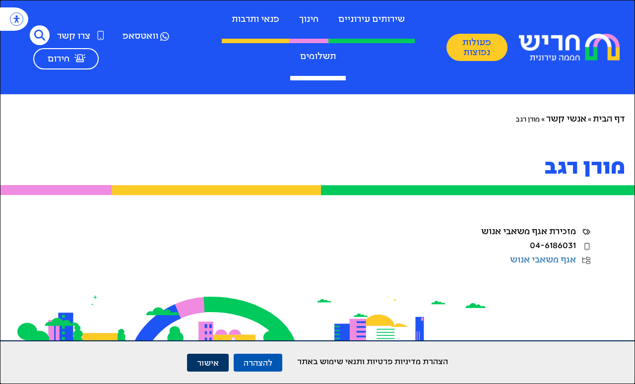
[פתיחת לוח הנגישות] (16, 19)
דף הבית (609, 120)
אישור (208, 362)
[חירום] (79, 58)
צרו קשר (73, 37)
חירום (58, 59)
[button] (40, 35)
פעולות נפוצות (476, 48)
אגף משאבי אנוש (543, 260)
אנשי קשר (566, 120)
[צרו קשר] (100, 35)
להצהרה (258, 362)
